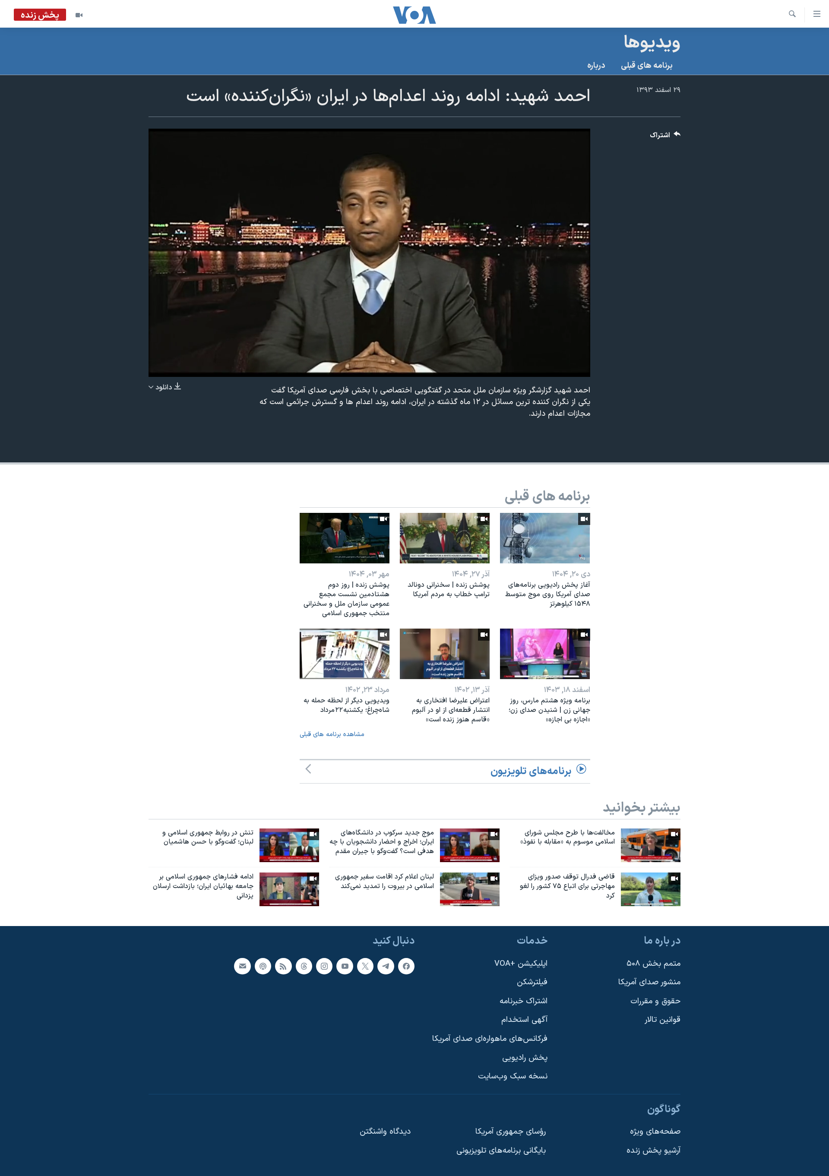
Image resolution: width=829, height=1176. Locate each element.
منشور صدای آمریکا (649, 982)
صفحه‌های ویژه (655, 1132)
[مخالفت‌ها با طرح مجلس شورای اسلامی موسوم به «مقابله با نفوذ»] (650, 845)
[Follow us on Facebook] (406, 966)
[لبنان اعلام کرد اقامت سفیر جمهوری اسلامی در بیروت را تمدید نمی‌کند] (470, 889)
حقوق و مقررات (655, 1001)
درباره (596, 66)
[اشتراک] (242, 966)
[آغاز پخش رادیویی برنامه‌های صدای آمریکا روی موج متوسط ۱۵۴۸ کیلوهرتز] (545, 538)
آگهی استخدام (524, 1020)
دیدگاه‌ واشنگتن (385, 1132)
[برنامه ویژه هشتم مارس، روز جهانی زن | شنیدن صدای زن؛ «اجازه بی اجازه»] (545, 654)
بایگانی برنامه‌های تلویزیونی (501, 1151)
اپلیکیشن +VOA (520, 963)
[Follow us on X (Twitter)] (365, 966)
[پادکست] (263, 966)
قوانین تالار (662, 1020)
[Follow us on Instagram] (324, 966)
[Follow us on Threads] (304, 966)
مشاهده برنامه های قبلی (332, 734)
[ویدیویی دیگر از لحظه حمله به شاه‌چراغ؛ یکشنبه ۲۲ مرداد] (344, 654)
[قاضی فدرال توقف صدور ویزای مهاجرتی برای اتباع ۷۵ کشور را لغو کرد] (650, 889)
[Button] (665, 137)
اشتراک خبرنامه (523, 1001)
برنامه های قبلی (647, 66)
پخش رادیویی (524, 1058)
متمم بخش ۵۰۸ (653, 963)
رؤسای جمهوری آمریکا (510, 1132)
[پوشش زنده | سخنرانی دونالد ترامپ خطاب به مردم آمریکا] (445, 538)
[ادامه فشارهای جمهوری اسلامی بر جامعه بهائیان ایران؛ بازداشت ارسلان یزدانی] (289, 889)
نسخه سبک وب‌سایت (512, 1076)
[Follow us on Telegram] (385, 966)
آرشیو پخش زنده (653, 1151)
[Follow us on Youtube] (344, 966)
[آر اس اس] (283, 966)
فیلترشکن (532, 982)
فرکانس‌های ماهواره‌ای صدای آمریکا (489, 1039)
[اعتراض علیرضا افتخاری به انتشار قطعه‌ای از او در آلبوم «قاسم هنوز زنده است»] (445, 654)
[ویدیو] (79, 15)
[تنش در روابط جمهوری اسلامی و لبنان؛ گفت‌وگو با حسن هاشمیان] (289, 845)
